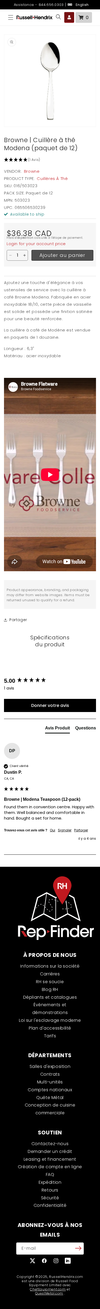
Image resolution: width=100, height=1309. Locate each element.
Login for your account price (36, 243)
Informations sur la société (49, 966)
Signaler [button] (64, 830)
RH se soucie (50, 982)
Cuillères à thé (52, 178)
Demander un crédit (50, 1151)
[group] (50, 681)
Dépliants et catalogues (50, 997)
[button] (11, 17)
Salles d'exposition (50, 1066)
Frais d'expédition (20, 238)
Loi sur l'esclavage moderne (50, 1020)
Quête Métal (50, 1097)
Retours (50, 1190)
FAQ (50, 1174)
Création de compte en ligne (50, 1167)
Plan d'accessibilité (50, 1028)
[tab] (57, 729)
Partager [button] (18, 619)
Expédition (50, 1182)
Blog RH (50, 989)
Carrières (50, 974)
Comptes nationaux (50, 1090)
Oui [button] (52, 830)
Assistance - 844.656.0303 (38, 4)
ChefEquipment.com (48, 1289)
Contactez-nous (50, 1144)
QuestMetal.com (49, 1293)
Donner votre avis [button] (50, 705)
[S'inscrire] (78, 1248)
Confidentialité (50, 1205)
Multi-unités (50, 1082)
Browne (32, 171)
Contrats (50, 1074)
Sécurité (50, 1198)
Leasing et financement (50, 1159)
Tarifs (50, 1036)
